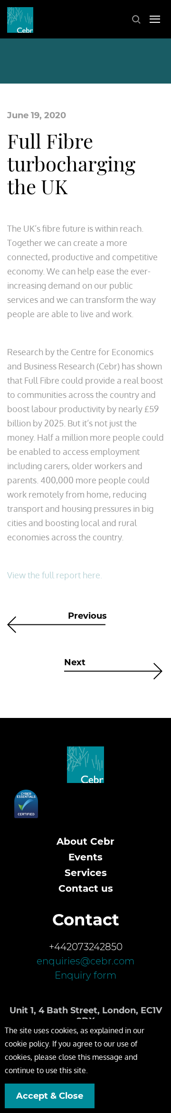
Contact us (85, 888)
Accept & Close (49, 1096)
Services (86, 872)
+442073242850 (86, 947)
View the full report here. (54, 575)
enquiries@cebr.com (85, 961)
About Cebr (85, 841)
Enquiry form (85, 975)
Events (85, 857)
